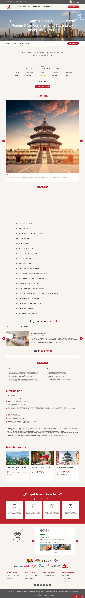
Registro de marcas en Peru (65, 591)
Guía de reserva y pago (67, 579)
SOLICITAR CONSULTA (73, 6)
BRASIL (11, 1)
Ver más (55, 552)
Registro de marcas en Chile (51, 591)
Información (27, 43)
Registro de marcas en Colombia (47, 593)
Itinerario (21, 43)
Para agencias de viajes (67, 581)
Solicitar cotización (73, 43)
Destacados (14, 43)
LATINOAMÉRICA (16, 1)
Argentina (26, 1)
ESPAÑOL (7, 1)
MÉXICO (21, 1)
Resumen (8, 43)
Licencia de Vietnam (11, 591)
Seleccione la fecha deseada (42, 86)
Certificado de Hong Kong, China (36, 591)
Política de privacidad (66, 575)
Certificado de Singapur (22, 591)
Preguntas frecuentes (66, 578)
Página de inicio (4, 40)
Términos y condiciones (67, 576)
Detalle (26, 479)
